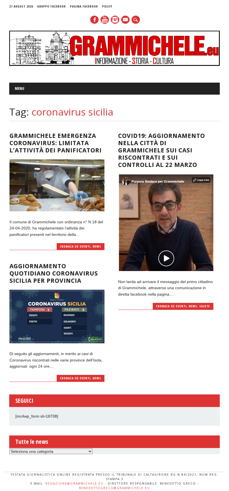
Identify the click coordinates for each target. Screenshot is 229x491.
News (97, 246)
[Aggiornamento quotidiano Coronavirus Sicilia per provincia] (56, 342)
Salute (204, 306)
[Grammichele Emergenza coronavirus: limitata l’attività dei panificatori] (56, 210)
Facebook (94, 20)
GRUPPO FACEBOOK (51, 6)
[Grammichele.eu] (114, 64)
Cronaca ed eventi (75, 246)
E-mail (126, 20)
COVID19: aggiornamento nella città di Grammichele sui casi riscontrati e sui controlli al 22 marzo (161, 150)
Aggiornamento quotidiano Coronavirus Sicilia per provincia (53, 273)
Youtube (105, 20)
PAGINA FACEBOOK (84, 6)
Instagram (115, 20)
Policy (107, 6)
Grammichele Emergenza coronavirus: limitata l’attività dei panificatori (55, 143)
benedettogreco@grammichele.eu (114, 488)
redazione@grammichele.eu (75, 483)
